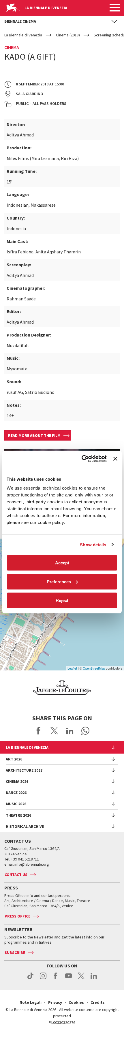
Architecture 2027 (24, 770)
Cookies (76, 1002)
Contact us (16, 874)
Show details (93, 544)
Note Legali (31, 1002)
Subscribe (15, 952)
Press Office (17, 916)
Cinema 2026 (17, 781)
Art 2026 (14, 759)
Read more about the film (34, 435)
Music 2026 (16, 803)
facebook (56, 979)
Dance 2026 (16, 792)
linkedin (94, 979)
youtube (68, 979)
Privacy (55, 1002)
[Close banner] (115, 459)
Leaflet (72, 668)
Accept (62, 562)
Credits (98, 1002)
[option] (62, 687)
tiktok (30, 979)
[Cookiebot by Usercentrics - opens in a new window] (82, 459)
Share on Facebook (38, 730)
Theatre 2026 (18, 815)
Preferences (59, 581)
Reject (62, 600)
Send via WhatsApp (85, 730)
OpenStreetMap (94, 668)
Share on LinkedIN (69, 730)
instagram (43, 979)
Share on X (54, 730)
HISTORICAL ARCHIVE (25, 826)
